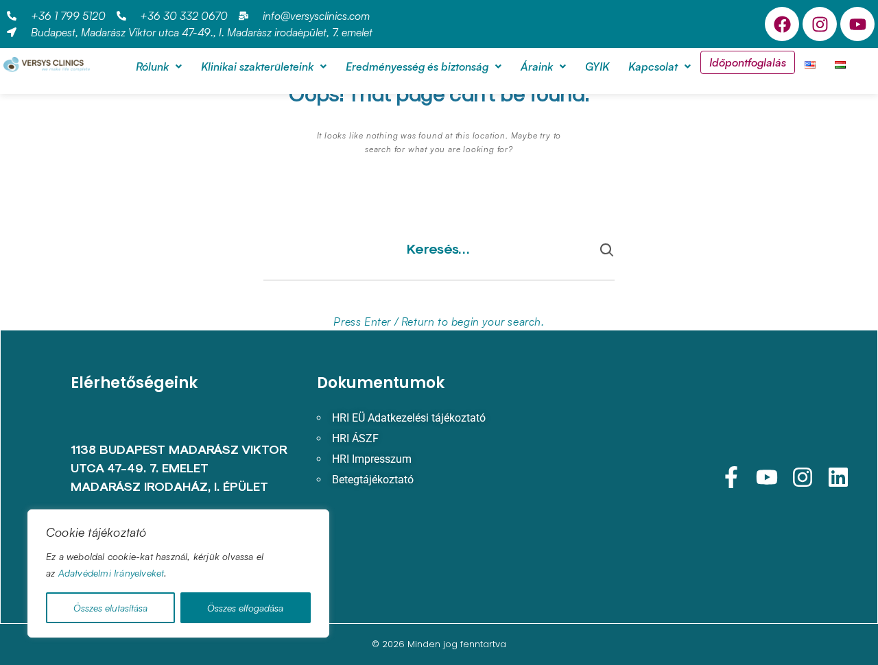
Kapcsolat (653, 66)
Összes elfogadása (245, 608)
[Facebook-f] (731, 477)
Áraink (537, 66)
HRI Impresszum (372, 459)
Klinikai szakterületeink (257, 66)
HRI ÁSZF (355, 438)
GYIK (597, 66)
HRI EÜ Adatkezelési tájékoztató (409, 417)
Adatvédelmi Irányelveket (111, 573)
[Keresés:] (439, 259)
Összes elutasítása (110, 608)
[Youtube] (857, 24)
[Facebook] (782, 24)
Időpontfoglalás (747, 62)
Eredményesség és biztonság (417, 66)
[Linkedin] (838, 477)
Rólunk (152, 66)
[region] (178, 573)
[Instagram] (820, 24)
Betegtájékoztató (373, 479)
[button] (158, 66)
